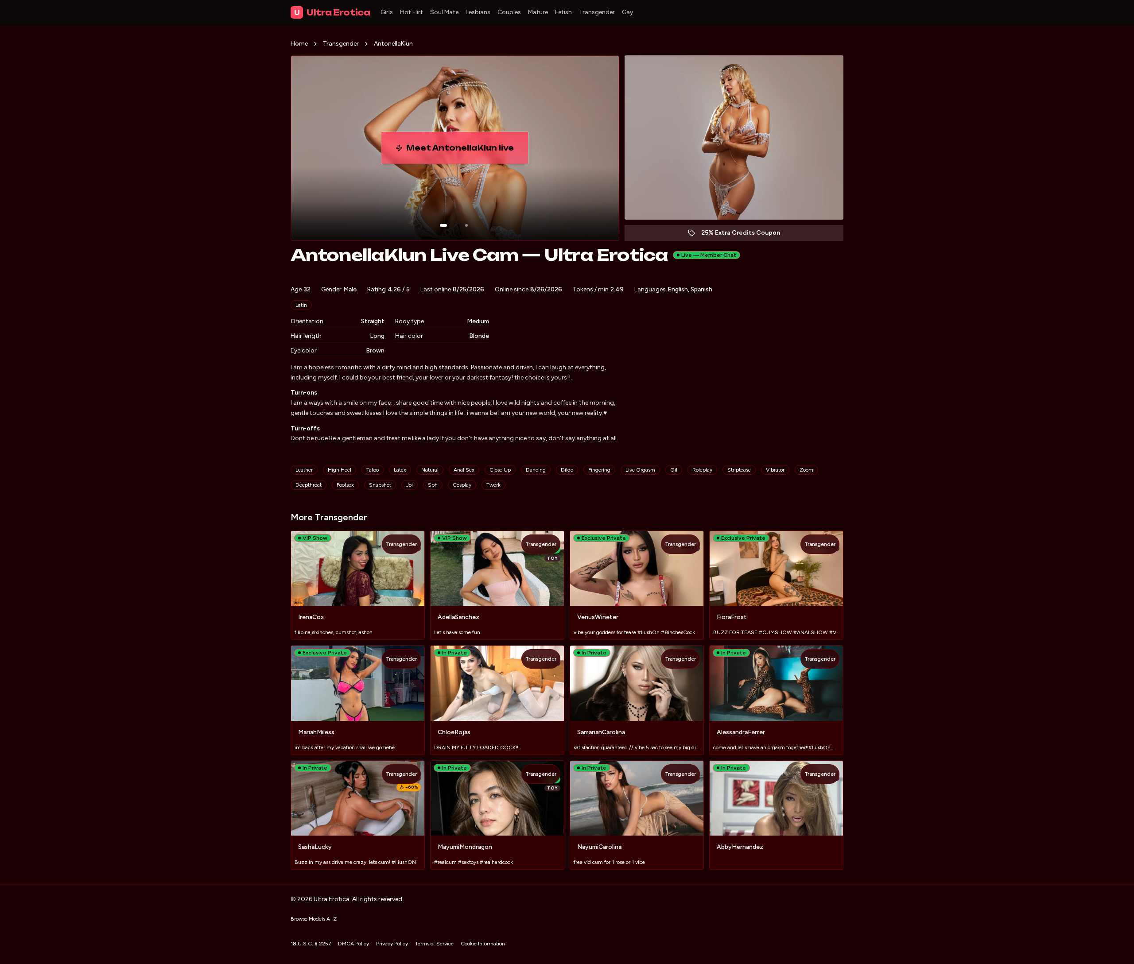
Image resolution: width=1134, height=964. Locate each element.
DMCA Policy (353, 944)
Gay (627, 12)
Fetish (563, 12)
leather (304, 470)
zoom (806, 470)
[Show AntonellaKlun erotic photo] (443, 225)
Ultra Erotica (332, 12)
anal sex (464, 470)
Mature (538, 12)
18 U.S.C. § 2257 (311, 944)
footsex (345, 485)
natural (430, 470)
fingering (599, 470)
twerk (493, 485)
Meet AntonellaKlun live (467, 150)
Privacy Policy (392, 944)
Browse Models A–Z (314, 919)
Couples (509, 12)
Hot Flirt (411, 12)
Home (299, 43)
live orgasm (640, 470)
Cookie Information (483, 944)
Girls (387, 12)
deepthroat (308, 485)
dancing (536, 470)
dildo (567, 470)
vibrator (775, 470)
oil (673, 470)
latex (400, 470)
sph (433, 485)
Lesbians (478, 12)
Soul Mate (444, 12)
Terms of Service (434, 944)
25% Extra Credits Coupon (745, 235)
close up (500, 470)
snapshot (380, 485)
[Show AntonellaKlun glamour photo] (466, 225)
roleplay (702, 470)
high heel (339, 470)
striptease (739, 470)
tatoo (372, 470)
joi (409, 485)
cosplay (462, 485)
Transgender (597, 12)
